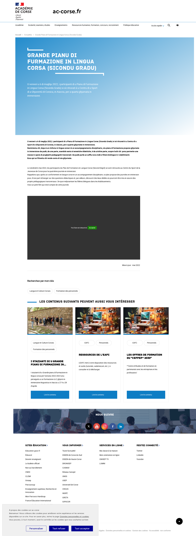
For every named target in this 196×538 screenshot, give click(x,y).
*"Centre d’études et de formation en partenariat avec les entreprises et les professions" (142, 369)
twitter (88, 426)
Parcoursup (30, 484)
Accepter (92, 228)
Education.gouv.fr (32, 450)
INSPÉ (65, 493)
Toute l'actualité (68, 450)
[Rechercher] (169, 25)
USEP (64, 480)
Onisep (28, 480)
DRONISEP (66, 463)
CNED (27, 472)
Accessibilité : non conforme (160, 530)
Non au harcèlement (33, 467)
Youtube (140, 459)
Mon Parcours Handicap (35, 496)
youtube (96, 426)
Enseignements (61, 25)
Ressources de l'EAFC (94, 354)
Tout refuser (58, 528)
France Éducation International (38, 500)
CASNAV (65, 467)
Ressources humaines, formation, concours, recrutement (95, 25)
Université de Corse (70, 484)
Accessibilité (177, 25)
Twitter (139, 450)
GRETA (65, 497)
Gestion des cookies (140, 530)
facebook (112, 426)
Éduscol (28, 455)
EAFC (87, 342)
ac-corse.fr (67, 11)
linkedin (120, 426)
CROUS (65, 489)
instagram (104, 426)
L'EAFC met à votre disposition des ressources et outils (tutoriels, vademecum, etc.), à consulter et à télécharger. (97, 366)
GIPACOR (66, 501)
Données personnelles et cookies (74, 516)
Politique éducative (131, 25)
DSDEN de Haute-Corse (71, 459)
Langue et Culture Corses (40, 291)
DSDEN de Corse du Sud (72, 455)
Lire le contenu (50, 394)
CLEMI (28, 476)
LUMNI (102, 463)
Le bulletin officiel (32, 463)
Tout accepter (82, 528)
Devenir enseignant (33, 459)
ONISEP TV (104, 459)
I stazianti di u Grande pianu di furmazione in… (48, 363)
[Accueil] (28, 11)
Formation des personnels (67, 291)
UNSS (64, 476)
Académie (19, 25)
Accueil (18, 35)
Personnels (103, 342)
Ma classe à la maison (108, 450)
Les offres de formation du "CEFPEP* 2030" (144, 356)
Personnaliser (36, 528)
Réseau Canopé (68, 472)
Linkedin (140, 455)
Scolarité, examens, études (39, 25)
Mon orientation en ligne (109, 455)
